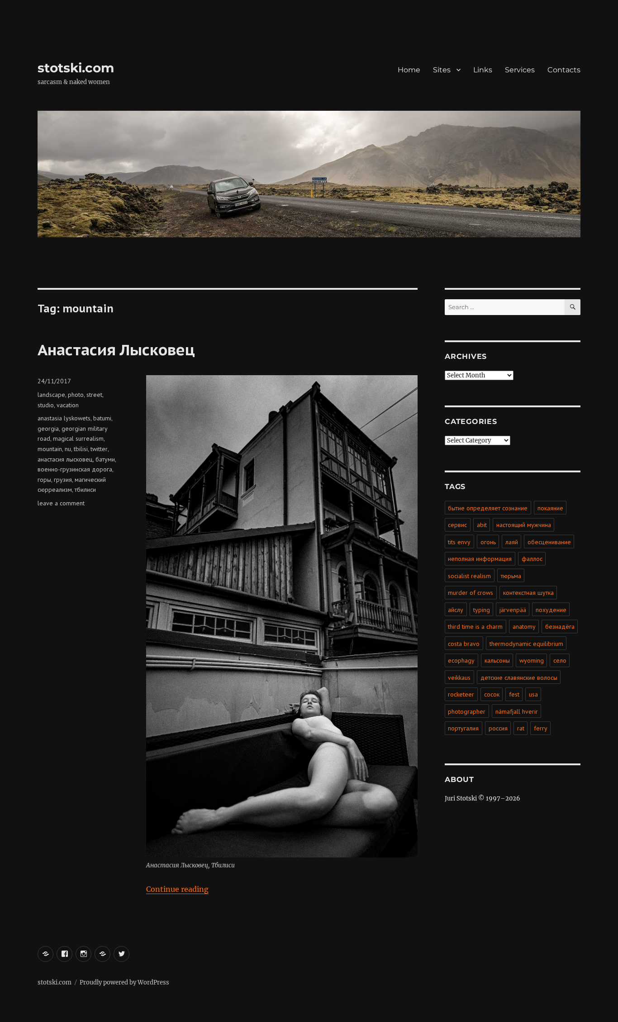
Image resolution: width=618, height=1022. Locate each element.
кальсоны (497, 660)
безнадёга (560, 626)
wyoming (531, 660)
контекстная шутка (528, 593)
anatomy (524, 626)
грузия (63, 480)
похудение (551, 610)
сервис (457, 525)
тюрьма (511, 576)
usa (533, 694)
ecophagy (461, 660)
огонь (488, 542)
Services (520, 70)
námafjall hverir (516, 711)
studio (46, 405)
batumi (102, 418)
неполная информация (480, 559)
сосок (491, 694)
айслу (455, 610)
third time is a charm (475, 626)
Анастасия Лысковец (116, 349)
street (94, 395)
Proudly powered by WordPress (124, 982)
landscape (51, 395)
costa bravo (464, 644)
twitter (99, 449)
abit (482, 525)
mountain (50, 449)
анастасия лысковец (65, 459)
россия (498, 728)
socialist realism (469, 576)
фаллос (532, 559)
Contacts (563, 70)
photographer (466, 711)
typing (481, 610)
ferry (540, 728)
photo (76, 395)
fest (514, 694)
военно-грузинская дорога (75, 469)
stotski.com (76, 67)
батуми (105, 459)
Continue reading (177, 889)
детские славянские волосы (518, 677)
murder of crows (470, 593)
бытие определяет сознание (488, 508)
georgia (48, 428)
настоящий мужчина (523, 525)
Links (482, 70)
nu (68, 449)
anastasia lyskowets (64, 418)
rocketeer (461, 694)
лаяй (511, 542)
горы (44, 480)
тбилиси (85, 489)
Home (409, 70)
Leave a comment (61, 503)
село (559, 660)
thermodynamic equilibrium (526, 644)
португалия (463, 728)
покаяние (550, 508)
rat (520, 728)
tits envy (459, 542)
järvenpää (512, 610)
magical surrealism (78, 438)
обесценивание (549, 542)
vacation (68, 405)
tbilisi (81, 449)
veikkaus (459, 677)
